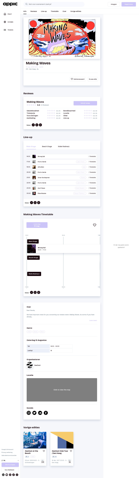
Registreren (129, 4)
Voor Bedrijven (9, 470)
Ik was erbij (93, 79)
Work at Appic (10, 465)
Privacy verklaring (7, 452)
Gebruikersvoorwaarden (9, 455)
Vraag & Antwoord (7, 449)
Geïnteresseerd (78, 79)
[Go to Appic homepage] (10, 4)
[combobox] (54, 4)
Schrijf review (85, 103)
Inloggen (114, 4)
